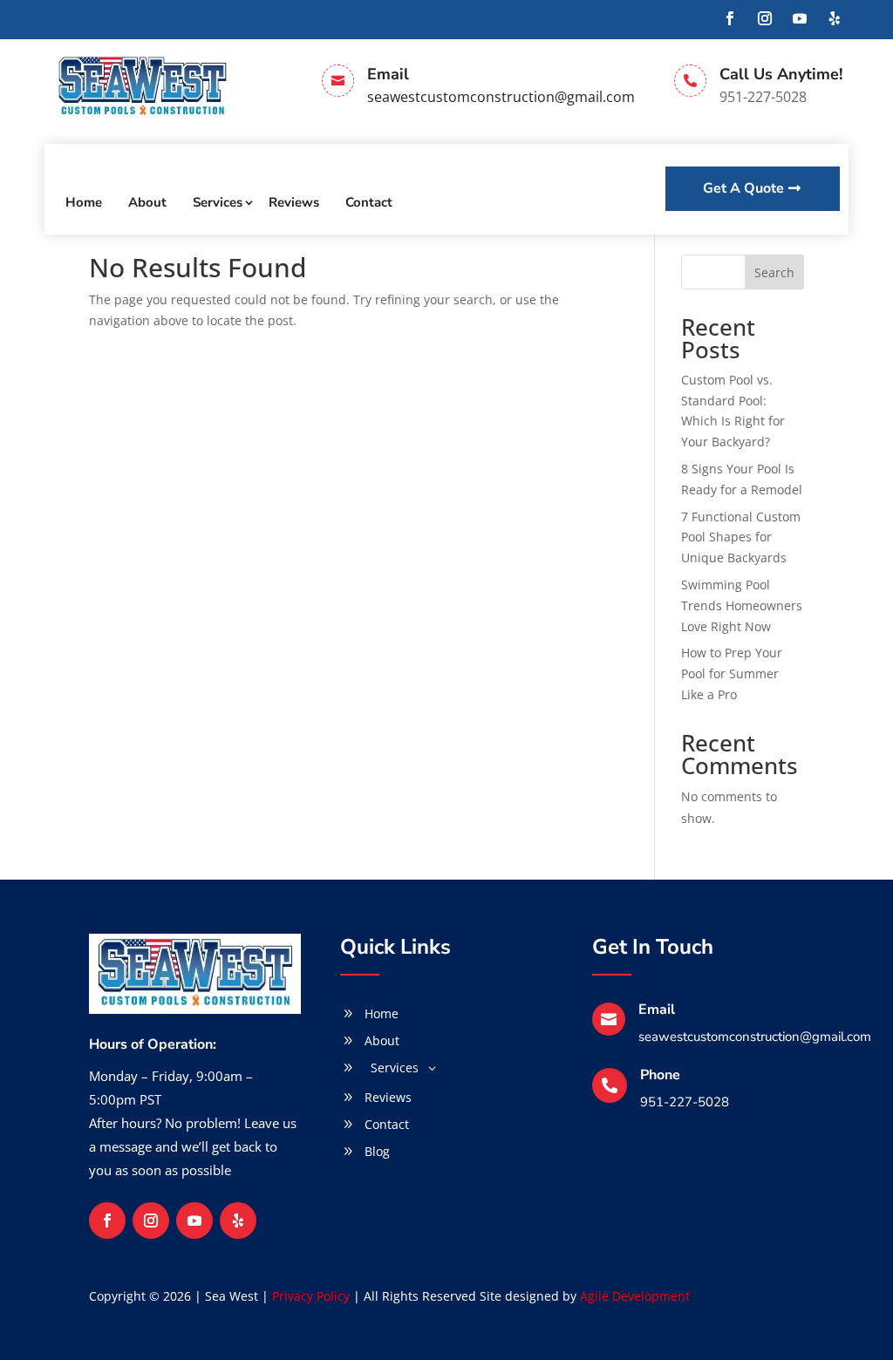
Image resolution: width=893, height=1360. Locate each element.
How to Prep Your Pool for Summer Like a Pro (731, 673)
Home (83, 202)
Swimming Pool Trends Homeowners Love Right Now (741, 605)
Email (388, 74)
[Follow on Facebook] (730, 18)
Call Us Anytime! (780, 74)
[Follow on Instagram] (765, 18)
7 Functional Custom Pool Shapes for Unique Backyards (741, 537)
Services (217, 202)
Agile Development (635, 1296)
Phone (660, 1075)
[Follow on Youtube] (800, 18)
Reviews (294, 202)
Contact (368, 202)
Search (774, 272)
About (147, 202)
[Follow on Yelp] (835, 18)
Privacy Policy (311, 1296)
